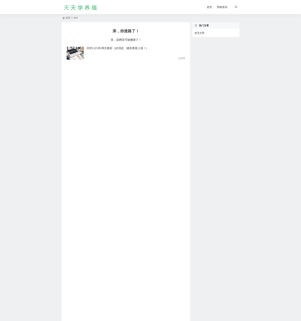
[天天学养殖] (80, 7)
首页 (209, 7)
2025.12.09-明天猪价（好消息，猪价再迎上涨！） (118, 48)
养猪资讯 (222, 7)
